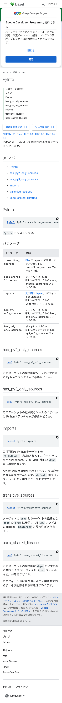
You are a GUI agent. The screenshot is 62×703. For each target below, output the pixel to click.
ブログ (6, 636)
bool (9, 362)
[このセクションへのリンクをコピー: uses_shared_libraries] (43, 543)
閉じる (31, 50)
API (23, 72)
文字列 (29, 293)
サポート (7, 656)
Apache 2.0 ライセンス (45, 604)
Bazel (5, 72)
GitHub (6, 642)
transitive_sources (21, 191)
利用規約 (7, 686)
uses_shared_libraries (23, 198)
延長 (15, 72)
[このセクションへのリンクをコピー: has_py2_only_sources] (45, 350)
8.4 (42, 133)
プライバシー (23, 686)
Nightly (7, 133)
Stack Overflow (11, 672)
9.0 (20, 133)
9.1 (15, 133)
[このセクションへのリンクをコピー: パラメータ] (23, 244)
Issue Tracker (10, 661)
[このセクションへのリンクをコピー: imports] (19, 429)
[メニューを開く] (5, 4)
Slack (6, 667)
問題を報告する (16, 127)
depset (39, 293)
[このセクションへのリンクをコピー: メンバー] (22, 158)
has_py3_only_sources (24, 179)
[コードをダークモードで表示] (57, 219)
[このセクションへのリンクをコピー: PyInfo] (17, 210)
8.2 (53, 133)
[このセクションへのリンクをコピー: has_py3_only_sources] (45, 389)
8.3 (48, 133)
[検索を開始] (43, 4)
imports (14, 185)
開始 (31, 59)
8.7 (26, 133)
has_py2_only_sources (24, 173)
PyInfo (14, 167)
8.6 (31, 133)
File (27, 260)
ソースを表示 (44, 127)
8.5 (37, 133)
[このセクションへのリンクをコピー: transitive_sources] (38, 495)
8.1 (4, 138)
